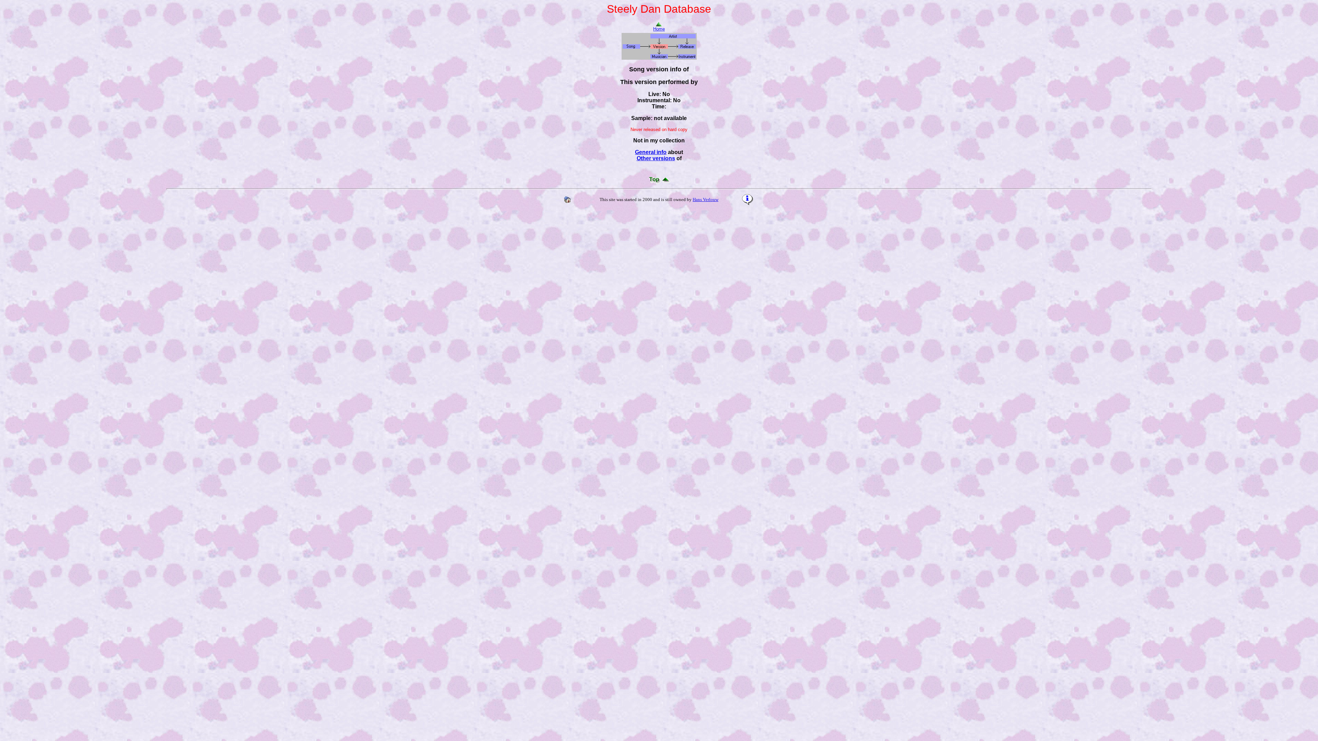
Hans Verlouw (705, 199)
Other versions (656, 158)
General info (651, 152)
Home (659, 29)
